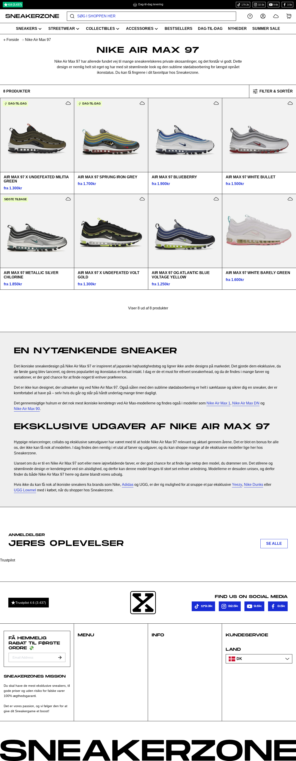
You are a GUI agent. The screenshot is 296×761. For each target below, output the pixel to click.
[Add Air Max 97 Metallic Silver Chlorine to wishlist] (68, 199)
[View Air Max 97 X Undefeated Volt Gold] (111, 231)
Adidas (127, 485)
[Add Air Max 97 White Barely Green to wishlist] (290, 199)
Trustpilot (7, 560)
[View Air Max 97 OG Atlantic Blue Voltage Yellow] (185, 231)
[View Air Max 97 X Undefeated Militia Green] (37, 135)
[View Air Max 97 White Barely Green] (259, 231)
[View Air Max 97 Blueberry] (185, 135)
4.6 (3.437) (15, 4)
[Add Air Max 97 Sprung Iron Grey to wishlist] (142, 103)
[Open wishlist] (275, 16)
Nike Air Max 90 (27, 409)
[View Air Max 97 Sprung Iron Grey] (111, 135)
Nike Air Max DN (245, 403)
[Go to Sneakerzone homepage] (29, 16)
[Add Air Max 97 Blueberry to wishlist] (216, 103)
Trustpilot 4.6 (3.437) (30, 602)
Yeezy (237, 485)
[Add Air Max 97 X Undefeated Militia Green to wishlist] (68, 103)
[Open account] (262, 16)
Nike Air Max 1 (218, 403)
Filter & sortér (276, 91)
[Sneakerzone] (143, 602)
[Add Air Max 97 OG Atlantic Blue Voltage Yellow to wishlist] (216, 199)
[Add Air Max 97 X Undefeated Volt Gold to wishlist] (142, 199)
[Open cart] (288, 16)
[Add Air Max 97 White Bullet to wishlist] (290, 103)
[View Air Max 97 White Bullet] (259, 135)
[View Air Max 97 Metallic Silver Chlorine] (37, 231)
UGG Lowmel (25, 490)
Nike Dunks (253, 485)
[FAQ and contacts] (250, 16)
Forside (12, 40)
